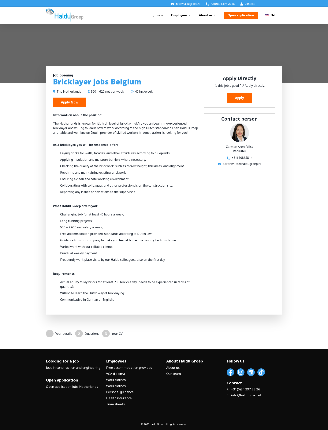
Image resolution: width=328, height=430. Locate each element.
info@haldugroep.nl (246, 395)
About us (173, 367)
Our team (173, 373)
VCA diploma (115, 373)
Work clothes (116, 380)
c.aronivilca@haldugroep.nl (242, 164)
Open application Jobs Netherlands (72, 386)
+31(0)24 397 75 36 (245, 389)
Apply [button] (239, 98)
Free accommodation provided (129, 367)
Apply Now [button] (69, 102)
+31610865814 (242, 158)
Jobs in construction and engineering (73, 367)
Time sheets (115, 404)
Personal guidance (120, 392)
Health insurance (119, 398)
